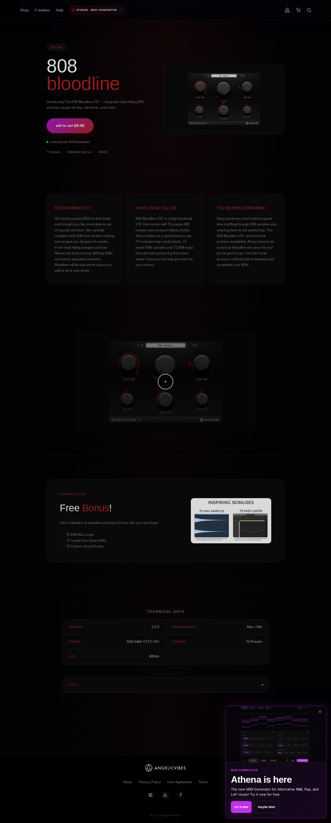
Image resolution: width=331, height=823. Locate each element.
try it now (241, 807)
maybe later (266, 807)
